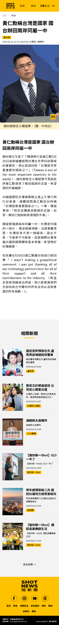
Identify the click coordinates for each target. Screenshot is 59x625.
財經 (44, 606)
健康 (50, 606)
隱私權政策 (53, 621)
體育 (34, 611)
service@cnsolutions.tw (18, 621)
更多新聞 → (29, 564)
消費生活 (24, 606)
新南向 (26, 611)
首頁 (4, 16)
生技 (9, 606)
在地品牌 (35, 606)
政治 (15, 606)
